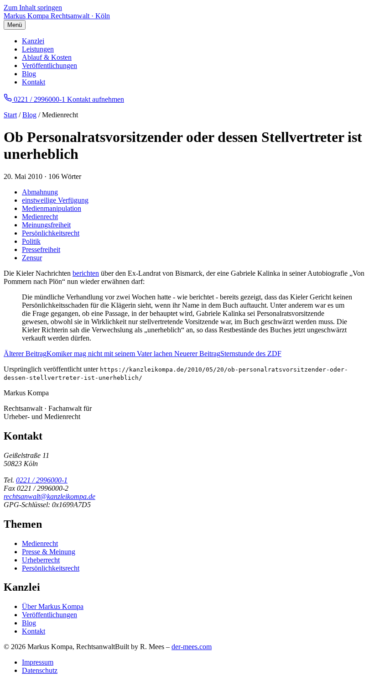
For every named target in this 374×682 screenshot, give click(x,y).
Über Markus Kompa (52, 606)
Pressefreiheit (41, 249)
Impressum (37, 662)
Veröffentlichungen (49, 65)
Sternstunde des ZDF (227, 353)
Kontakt (33, 82)
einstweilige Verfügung (55, 200)
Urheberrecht (41, 560)
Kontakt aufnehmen (95, 99)
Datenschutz (39, 670)
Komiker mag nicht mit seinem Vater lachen (89, 353)
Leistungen (38, 49)
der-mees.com (191, 647)
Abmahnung (40, 192)
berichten (86, 273)
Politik (31, 241)
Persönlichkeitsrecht (50, 233)
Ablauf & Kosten (47, 57)
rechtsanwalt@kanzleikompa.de (49, 496)
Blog (29, 74)
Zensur (32, 258)
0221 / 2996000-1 (42, 480)
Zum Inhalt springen (33, 7)
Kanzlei (33, 41)
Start (10, 115)
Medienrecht (40, 216)
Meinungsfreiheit (46, 225)
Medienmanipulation (51, 208)
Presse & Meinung (48, 552)
